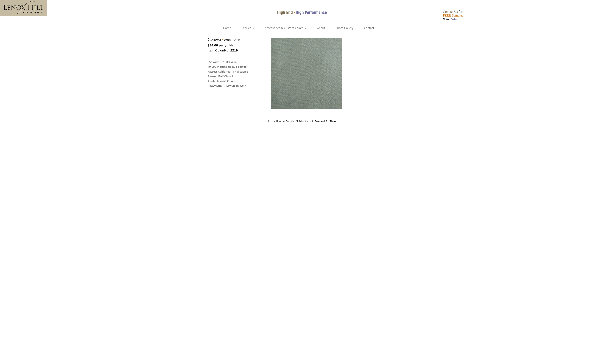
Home (227, 28)
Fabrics (246, 28)
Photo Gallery (344, 28)
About (321, 28)
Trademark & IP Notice (325, 121)
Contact (369, 28)
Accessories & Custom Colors (284, 28)
